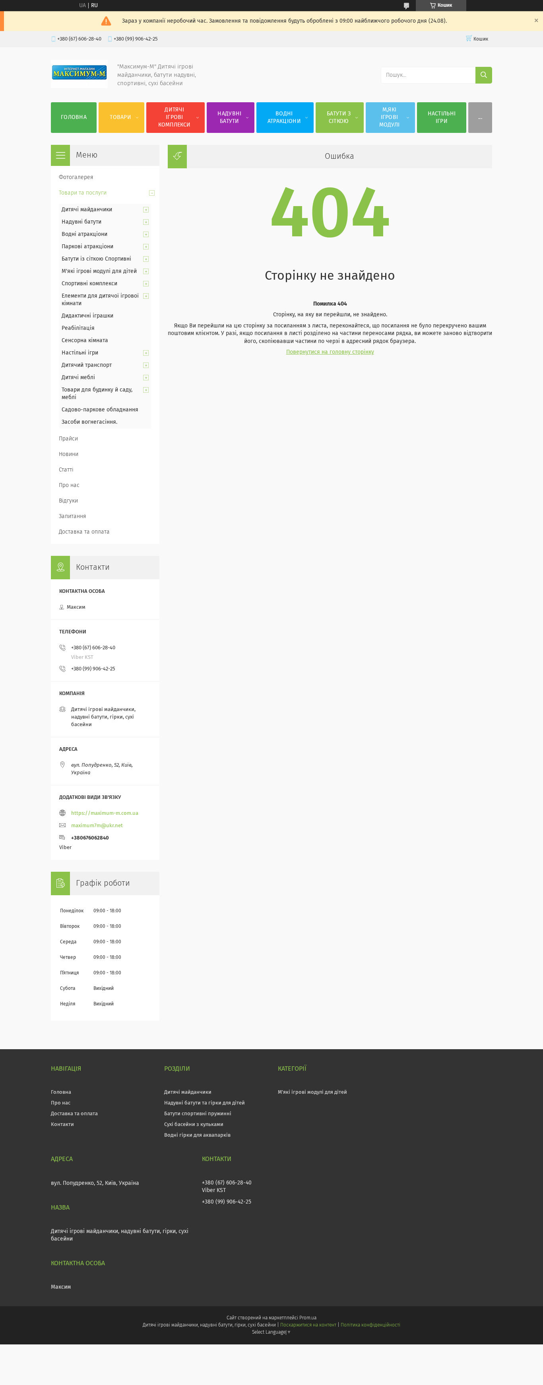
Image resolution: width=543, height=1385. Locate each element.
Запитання (72, 516)
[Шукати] (483, 75)
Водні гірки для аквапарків (197, 1135)
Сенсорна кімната (85, 340)
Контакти (62, 1124)
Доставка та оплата (84, 532)
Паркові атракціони (87, 246)
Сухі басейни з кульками (193, 1124)
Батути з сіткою (339, 117)
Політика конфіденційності (370, 1325)
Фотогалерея (76, 177)
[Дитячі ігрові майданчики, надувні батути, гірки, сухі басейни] (79, 86)
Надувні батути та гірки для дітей (204, 1103)
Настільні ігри (442, 117)
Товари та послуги (83, 193)
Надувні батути (229, 117)
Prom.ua (307, 1318)
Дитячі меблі (78, 377)
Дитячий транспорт (87, 365)
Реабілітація (78, 328)
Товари (120, 117)
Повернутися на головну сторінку (330, 352)
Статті (66, 470)
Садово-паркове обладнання (100, 410)
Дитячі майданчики (87, 209)
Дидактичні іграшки (87, 316)
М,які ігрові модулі (389, 117)
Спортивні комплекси (89, 283)
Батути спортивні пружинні (197, 1113)
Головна (74, 117)
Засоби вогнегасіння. (89, 422)
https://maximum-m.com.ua (104, 813)
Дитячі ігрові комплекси (174, 117)
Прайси (68, 439)
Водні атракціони (284, 117)
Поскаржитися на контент (308, 1325)
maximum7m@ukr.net (97, 825)
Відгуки (68, 501)
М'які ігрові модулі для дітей (99, 271)
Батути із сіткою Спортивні (96, 259)
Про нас (69, 485)
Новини (68, 454)
